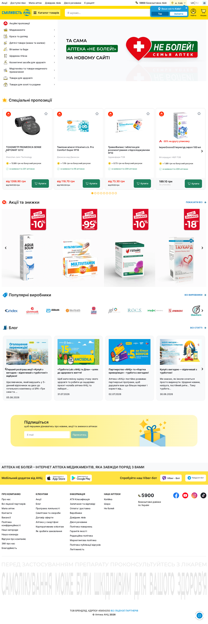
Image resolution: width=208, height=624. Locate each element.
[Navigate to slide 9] (116, 193)
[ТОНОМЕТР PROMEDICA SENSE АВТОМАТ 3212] (27, 126)
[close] (186, 7)
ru (197, 2)
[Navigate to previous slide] (6, 151)
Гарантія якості (78, 531)
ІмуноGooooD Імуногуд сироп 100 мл (180, 147)
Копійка (108, 499)
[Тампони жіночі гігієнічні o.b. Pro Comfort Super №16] (79, 126)
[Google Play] (81, 478)
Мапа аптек (35, 2)
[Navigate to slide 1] (92, 193)
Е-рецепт (89, 2)
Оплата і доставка (80, 508)
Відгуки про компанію (14, 539)
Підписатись (79, 434)
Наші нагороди (10, 529)
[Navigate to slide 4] (101, 193)
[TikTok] (203, 522)
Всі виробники (193, 295)
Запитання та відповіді (82, 503)
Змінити (178, 13)
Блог (38, 503)
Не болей (109, 508)
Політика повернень (81, 526)
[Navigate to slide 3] (98, 193)
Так (160, 13)
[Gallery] (104, 248)
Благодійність (9, 548)
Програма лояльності (48, 508)
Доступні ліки (18, 2)
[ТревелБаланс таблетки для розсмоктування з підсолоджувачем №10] (130, 126)
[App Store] (56, 478)
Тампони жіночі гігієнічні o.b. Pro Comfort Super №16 (75, 148)
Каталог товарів (48, 12)
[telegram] (195, 478)
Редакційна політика (81, 535)
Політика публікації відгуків (85, 544)
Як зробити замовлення (49, 531)
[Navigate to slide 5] (104, 193)
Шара (107, 503)
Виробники (76, 513)
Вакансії (6, 517)
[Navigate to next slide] (202, 151)
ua (192, 2)
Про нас (6, 499)
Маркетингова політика (83, 540)
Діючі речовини (72, 2)
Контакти (7, 513)
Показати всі (194, 202)
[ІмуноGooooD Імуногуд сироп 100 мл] (181, 126)
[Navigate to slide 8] (113, 193)
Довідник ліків (53, 2)
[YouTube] (185, 522)
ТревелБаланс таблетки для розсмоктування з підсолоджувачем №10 (129, 150)
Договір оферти (44, 517)
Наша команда (10, 534)
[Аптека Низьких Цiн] (17, 13)
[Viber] (171, 478)
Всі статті (196, 327)
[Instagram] (194, 522)
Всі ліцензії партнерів (14, 503)
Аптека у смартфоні (47, 522)
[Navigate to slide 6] (107, 193)
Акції (4, 2)
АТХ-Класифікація (80, 499)
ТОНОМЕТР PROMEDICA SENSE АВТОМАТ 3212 (23, 148)
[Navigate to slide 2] (95, 193)
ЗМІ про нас (8, 543)
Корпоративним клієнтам (50, 526)
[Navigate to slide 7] (110, 193)
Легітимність (77, 549)
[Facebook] (176, 522)
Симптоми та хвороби (48, 513)
